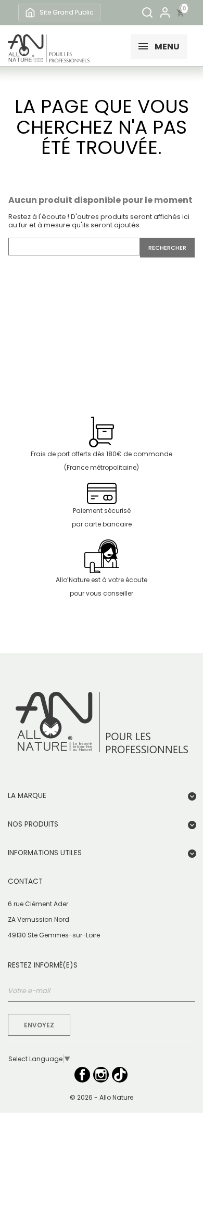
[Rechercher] (147, 12)
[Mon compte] (165, 12)
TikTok (120, 1075)
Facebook (82, 1075)
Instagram (101, 1075)
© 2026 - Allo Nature (101, 1097)
